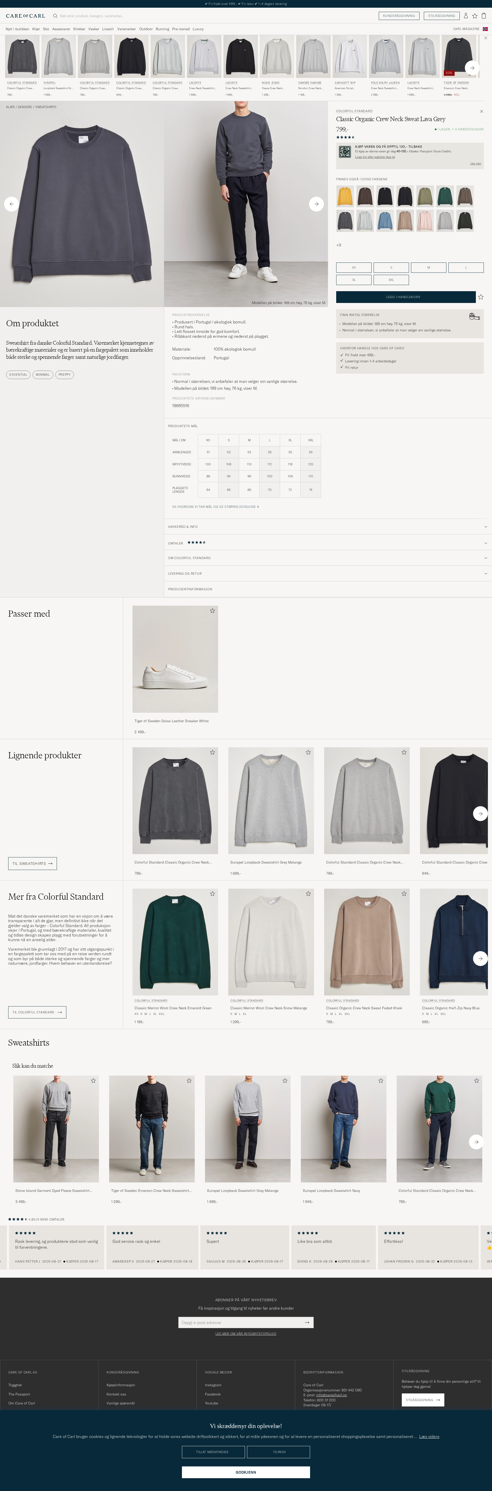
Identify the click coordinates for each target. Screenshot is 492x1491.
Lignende (45, 755)
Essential (18, 374)
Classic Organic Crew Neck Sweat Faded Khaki (364, 1008)
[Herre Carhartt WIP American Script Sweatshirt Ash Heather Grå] (350, 56)
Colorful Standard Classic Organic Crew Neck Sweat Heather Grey (363, 862)
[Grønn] (425, 196)
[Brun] (365, 196)
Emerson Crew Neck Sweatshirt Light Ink (455, 88)
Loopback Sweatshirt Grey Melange (59, 88)
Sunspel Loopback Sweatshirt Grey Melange (266, 862)
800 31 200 (326, 1400)
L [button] (466, 267)
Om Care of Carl (21, 1403)
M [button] (428, 267)
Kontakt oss (116, 1394)
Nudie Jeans (271, 83)
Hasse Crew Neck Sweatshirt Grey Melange (276, 88)
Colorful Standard (22, 83)
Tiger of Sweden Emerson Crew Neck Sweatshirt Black (150, 1190)
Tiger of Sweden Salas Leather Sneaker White (172, 721)
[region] (246, 1247)
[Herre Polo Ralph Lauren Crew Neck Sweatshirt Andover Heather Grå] (386, 56)
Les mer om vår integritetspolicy (246, 1333)
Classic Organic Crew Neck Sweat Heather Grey (94, 88)
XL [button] (354, 280)
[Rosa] (425, 220)
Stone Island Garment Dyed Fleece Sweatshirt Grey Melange (52, 1190)
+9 (338, 245)
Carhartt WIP (345, 83)
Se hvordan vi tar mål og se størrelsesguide (214, 507)
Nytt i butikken (17, 29)
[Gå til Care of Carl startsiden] (25, 16)
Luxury (198, 29)
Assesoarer (61, 29)
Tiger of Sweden (456, 83)
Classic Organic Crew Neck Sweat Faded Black (21, 88)
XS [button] (354, 267)
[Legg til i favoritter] (211, 612)
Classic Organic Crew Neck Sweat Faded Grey (166, 88)
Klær (36, 29)
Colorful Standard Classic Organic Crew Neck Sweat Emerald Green (436, 1190)
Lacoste (195, 83)
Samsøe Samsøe (310, 83)
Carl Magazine (466, 29)
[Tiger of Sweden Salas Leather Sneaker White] (175, 716)
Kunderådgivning (399, 16)
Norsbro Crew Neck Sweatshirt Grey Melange (312, 88)
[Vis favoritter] (474, 15)
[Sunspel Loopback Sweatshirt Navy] (343, 1185)
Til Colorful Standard (34, 1012)
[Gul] (345, 196)
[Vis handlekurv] (484, 16)
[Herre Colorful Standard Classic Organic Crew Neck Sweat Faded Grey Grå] (168, 56)
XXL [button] (391, 280)
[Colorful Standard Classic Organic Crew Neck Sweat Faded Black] (175, 857)
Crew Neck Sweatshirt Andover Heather (383, 88)
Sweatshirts (45, 107)
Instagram (213, 1385)
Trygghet (15, 1385)
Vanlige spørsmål (121, 1403)
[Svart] (385, 196)
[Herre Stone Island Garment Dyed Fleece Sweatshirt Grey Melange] (56, 1129)
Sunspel (50, 83)
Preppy (65, 374)
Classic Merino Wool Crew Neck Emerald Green (173, 1008)
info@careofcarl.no (331, 1395)
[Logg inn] (466, 16)
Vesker (93, 29)
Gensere (25, 107)
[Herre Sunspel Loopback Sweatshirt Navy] (343, 1129)
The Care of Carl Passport (246, 4)
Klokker (79, 29)
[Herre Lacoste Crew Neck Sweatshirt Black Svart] (240, 56)
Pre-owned (181, 29)
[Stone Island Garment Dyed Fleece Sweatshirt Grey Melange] (56, 1185)
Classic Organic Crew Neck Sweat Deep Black (129, 88)
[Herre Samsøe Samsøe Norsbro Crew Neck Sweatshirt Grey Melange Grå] (313, 56)
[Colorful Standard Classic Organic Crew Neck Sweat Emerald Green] (439, 1185)
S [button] (391, 267)
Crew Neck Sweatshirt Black (238, 88)
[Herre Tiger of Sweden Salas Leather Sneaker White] (175, 659)
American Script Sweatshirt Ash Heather (348, 88)
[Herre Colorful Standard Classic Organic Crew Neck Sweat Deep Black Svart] (131, 56)
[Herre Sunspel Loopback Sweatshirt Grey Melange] (248, 1129)
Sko (46, 29)
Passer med (29, 613)
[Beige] (405, 220)
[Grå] (345, 220)
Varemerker (126, 29)
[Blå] (385, 220)
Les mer (475, 163)
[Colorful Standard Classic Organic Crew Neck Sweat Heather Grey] (367, 857)
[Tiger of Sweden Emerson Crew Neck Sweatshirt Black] (152, 1185)
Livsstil (108, 29)
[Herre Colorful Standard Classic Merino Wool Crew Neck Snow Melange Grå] (271, 942)
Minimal (43, 374)
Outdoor (146, 29)
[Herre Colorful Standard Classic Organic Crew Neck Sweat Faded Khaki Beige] (367, 942)
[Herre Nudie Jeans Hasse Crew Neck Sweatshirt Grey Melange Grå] (277, 56)
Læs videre (429, 1436)
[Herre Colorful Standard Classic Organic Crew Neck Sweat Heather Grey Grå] (95, 56)
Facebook (213, 1394)
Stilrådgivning (441, 16)
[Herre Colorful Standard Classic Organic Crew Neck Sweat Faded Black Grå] (22, 56)
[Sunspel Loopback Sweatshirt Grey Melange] (271, 857)
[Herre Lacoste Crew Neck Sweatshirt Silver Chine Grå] (204, 56)
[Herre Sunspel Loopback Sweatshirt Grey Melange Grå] (59, 56)
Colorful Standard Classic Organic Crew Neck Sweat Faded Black (172, 862)
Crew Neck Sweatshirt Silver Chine (201, 88)
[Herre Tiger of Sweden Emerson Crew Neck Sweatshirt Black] (152, 1129)
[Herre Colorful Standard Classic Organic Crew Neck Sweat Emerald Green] (439, 1129)
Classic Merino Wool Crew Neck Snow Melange (268, 1008)
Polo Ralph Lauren (385, 83)
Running (162, 29)
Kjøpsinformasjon (121, 1385)
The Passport (19, 1394)
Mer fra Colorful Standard (56, 896)
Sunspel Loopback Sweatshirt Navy (331, 1190)
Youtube (211, 1403)
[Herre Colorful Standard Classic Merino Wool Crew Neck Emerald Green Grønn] (175, 942)
